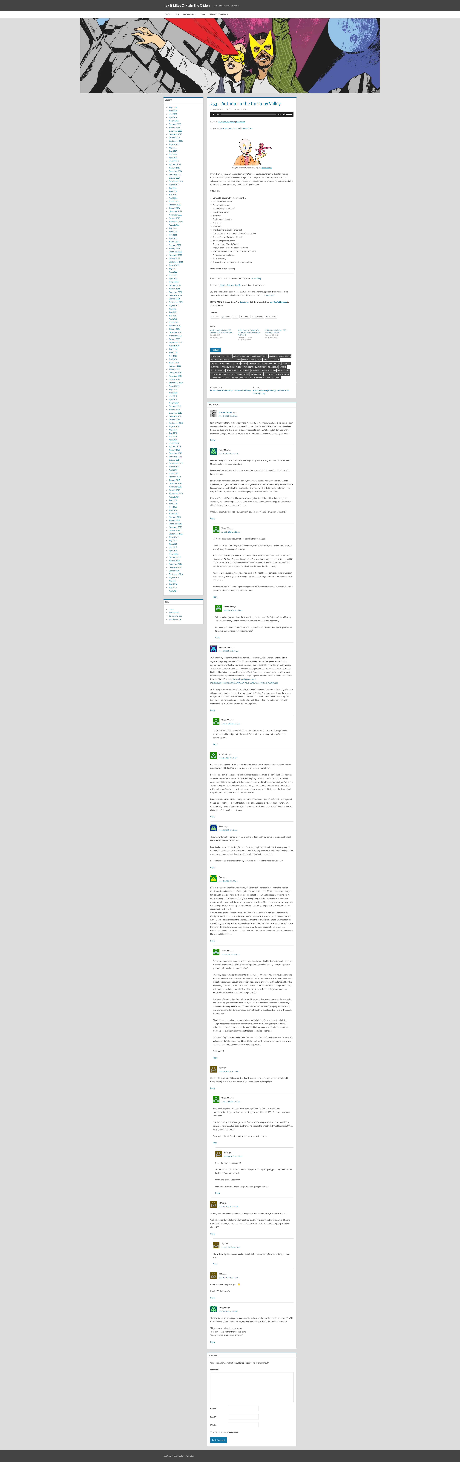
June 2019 (173, 393)
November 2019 (175, 376)
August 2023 (174, 225)
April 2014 (173, 591)
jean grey (252, 363)
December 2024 (175, 171)
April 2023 (173, 238)
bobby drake (256, 356)
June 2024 (173, 191)
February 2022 (175, 285)
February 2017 (175, 476)
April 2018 (173, 440)
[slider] (289, 114)
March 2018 (174, 443)
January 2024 (174, 208)
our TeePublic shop (278, 302)
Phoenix (239, 367)
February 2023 (175, 245)
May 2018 (173, 436)
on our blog (256, 278)
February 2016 (175, 517)
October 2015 (174, 530)
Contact (168, 14)
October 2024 (174, 178)
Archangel (227, 356)
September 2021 (176, 302)
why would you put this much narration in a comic (250, 378)
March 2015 (174, 554)
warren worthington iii (220, 378)
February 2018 (175, 446)
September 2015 (176, 534)
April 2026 (173, 117)
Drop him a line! (267, 168)
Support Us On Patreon (218, 14)
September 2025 (176, 141)
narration (215, 367)
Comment (214, 1369)
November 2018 (175, 416)
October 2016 (174, 490)
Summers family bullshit (220, 374)
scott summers (244, 370)
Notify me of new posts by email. (225, 1432)
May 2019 (173, 396)
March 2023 (173, 241)
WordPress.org (175, 619)
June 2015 (173, 544)
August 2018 (174, 426)
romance (221, 370)
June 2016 (173, 503)
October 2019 (174, 379)
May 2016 (173, 507)
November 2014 (175, 567)
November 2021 (175, 295)
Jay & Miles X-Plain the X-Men (187, 5)
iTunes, (223, 285)
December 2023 (175, 211)
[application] (251, 114)
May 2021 (173, 315)
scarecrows (231, 370)
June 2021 (173, 312)
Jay (230, 109)
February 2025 (175, 164)
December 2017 (175, 453)
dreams (245, 360)
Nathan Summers (227, 367)
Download (240, 121)
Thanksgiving (237, 374)
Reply (212, 440)
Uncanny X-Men (257, 374)
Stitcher (230, 285)
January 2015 (174, 560)
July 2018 (173, 429)
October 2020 (174, 339)
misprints (286, 363)
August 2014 (174, 577)
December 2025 (175, 131)
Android (244, 128)
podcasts (215, 350)
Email (213, 1417)
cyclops (214, 360)
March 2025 (174, 161)
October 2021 (174, 299)
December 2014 (175, 564)
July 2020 (173, 349)
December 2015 (175, 523)
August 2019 (174, 386)
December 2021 (175, 292)
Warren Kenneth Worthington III (276, 374)
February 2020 (175, 366)
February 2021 (175, 325)
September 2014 (176, 574)
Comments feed (175, 616)
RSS (251, 128)
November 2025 (175, 134)
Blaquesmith (245, 356)
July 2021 (172, 309)
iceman (244, 363)
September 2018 (176, 423)
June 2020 (173, 352)
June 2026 (173, 110)
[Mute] (283, 114)
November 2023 (175, 215)
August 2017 (174, 466)
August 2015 (174, 537)
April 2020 (173, 359)
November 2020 (175, 335)
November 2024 (175, 174)
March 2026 (174, 121)
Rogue (213, 370)
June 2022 (173, 272)
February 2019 (175, 406)
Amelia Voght (216, 356)
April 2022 (173, 278)
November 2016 (175, 487)
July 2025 (173, 147)
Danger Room (224, 360)
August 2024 (174, 184)
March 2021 (173, 322)
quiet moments (260, 367)
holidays (236, 363)
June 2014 (173, 584)
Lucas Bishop (267, 363)
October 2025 (174, 137)
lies (259, 363)
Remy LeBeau (273, 367)
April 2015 (173, 550)
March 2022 (173, 282)
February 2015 (175, 557)
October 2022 (174, 258)
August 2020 (174, 346)
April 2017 (173, 470)
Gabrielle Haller (217, 363)
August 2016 (174, 497)
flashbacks (274, 360)
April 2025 (173, 157)
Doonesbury (236, 360)
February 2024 (175, 204)
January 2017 (174, 480)
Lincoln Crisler (225, 412)
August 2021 (174, 305)
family (265, 360)
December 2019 (175, 372)
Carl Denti (273, 356)
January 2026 (174, 127)
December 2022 (175, 252)
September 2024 (176, 181)
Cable (265, 356)
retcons (283, 367)
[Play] (213, 114)
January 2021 (174, 329)
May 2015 (173, 547)
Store (203, 14)
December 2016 (175, 483)
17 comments (242, 109)
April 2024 (173, 198)
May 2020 (173, 356)
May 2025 (173, 154)
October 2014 (174, 570)
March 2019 (174, 403)
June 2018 (173, 433)
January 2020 (174, 369)
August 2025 (174, 144)
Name (213, 1409)
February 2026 (175, 124)
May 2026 (173, 114)
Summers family (283, 370)
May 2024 (173, 194)
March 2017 (173, 473)
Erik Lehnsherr (256, 360)
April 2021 (173, 319)
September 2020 (176, 342)
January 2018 (174, 450)
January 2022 (174, 288)
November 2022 (175, 255)
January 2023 (174, 248)
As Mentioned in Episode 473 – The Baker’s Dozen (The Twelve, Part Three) (249, 332)
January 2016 (174, 520)
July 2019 (173, 389)
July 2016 (173, 500)
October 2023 (174, 218)
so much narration (268, 370)
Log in (171, 609)
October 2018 (174, 419)
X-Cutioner (276, 378)
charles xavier (285, 356)
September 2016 (176, 493)
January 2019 (174, 409)
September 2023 (176, 221)
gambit (228, 363)
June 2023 (173, 231)
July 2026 (173, 107)
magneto (277, 363)
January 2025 (174, 168)
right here (270, 295)
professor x (248, 367)
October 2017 (174, 460)
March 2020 (174, 362)
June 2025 (173, 151)
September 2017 (176, 463)
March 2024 (174, 201)
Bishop (235, 356)
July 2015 (173, 540)
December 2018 (175, 413)
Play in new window (226, 121)
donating (244, 302)
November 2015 (175, 527)
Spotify (237, 128)
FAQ (177, 14)
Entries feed (174, 612)
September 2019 (176, 382)
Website (213, 1425)
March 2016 (174, 513)
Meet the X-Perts (189, 14)
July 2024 (173, 188)
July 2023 (172, 228)
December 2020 (175, 332)
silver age (255, 370)
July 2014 (173, 581)
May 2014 (173, 587)
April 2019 (173, 399)
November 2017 (175, 456)
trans (246, 374)
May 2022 (173, 275)
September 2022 (176, 262)
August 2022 (174, 265)
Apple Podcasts (225, 128)
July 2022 (172, 268)
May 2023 (173, 235)
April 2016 (173, 510)
